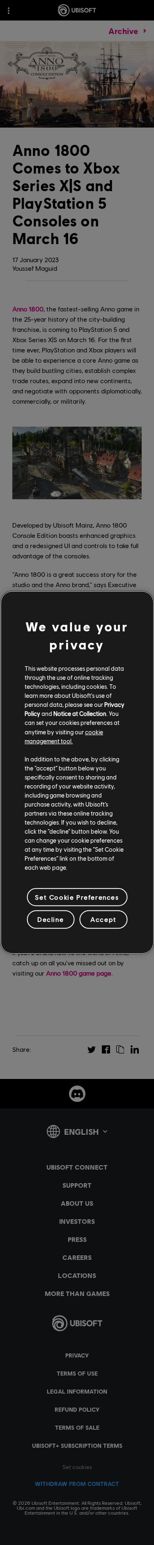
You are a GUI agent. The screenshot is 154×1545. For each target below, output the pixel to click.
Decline (50, 919)
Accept (103, 919)
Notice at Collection (79, 713)
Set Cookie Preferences (77, 897)
